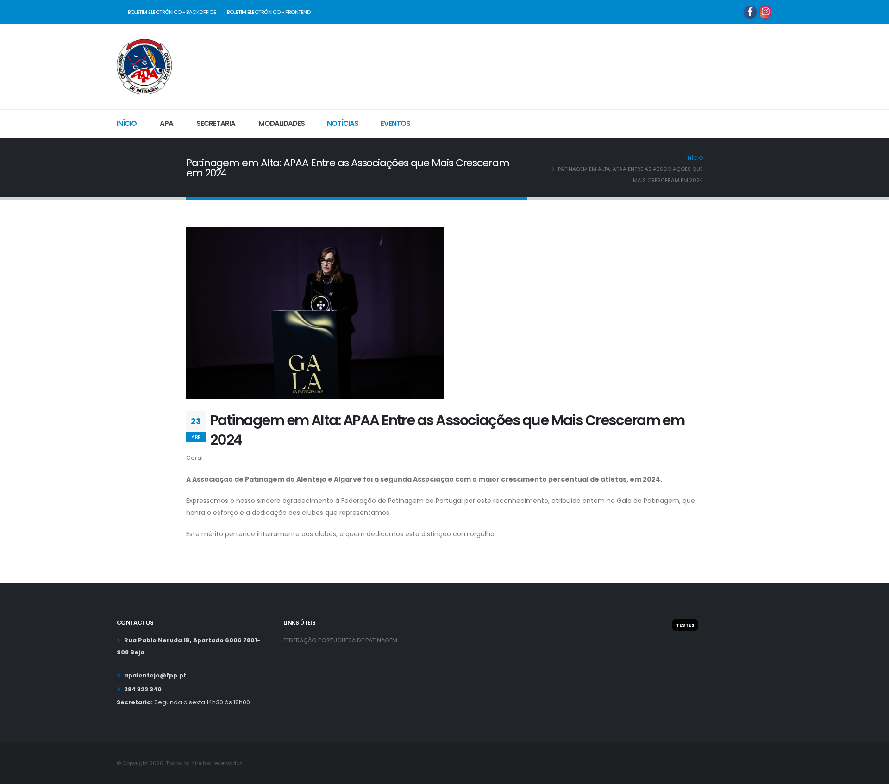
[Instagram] (765, 12)
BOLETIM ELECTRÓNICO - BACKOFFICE (172, 12)
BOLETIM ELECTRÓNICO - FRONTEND (268, 12)
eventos (395, 123)
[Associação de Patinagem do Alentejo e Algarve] (144, 65)
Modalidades (281, 123)
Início (127, 123)
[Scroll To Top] (872, 773)
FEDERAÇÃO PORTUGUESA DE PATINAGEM (340, 640)
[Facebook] (750, 12)
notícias (342, 123)
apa (166, 123)
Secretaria (215, 123)
